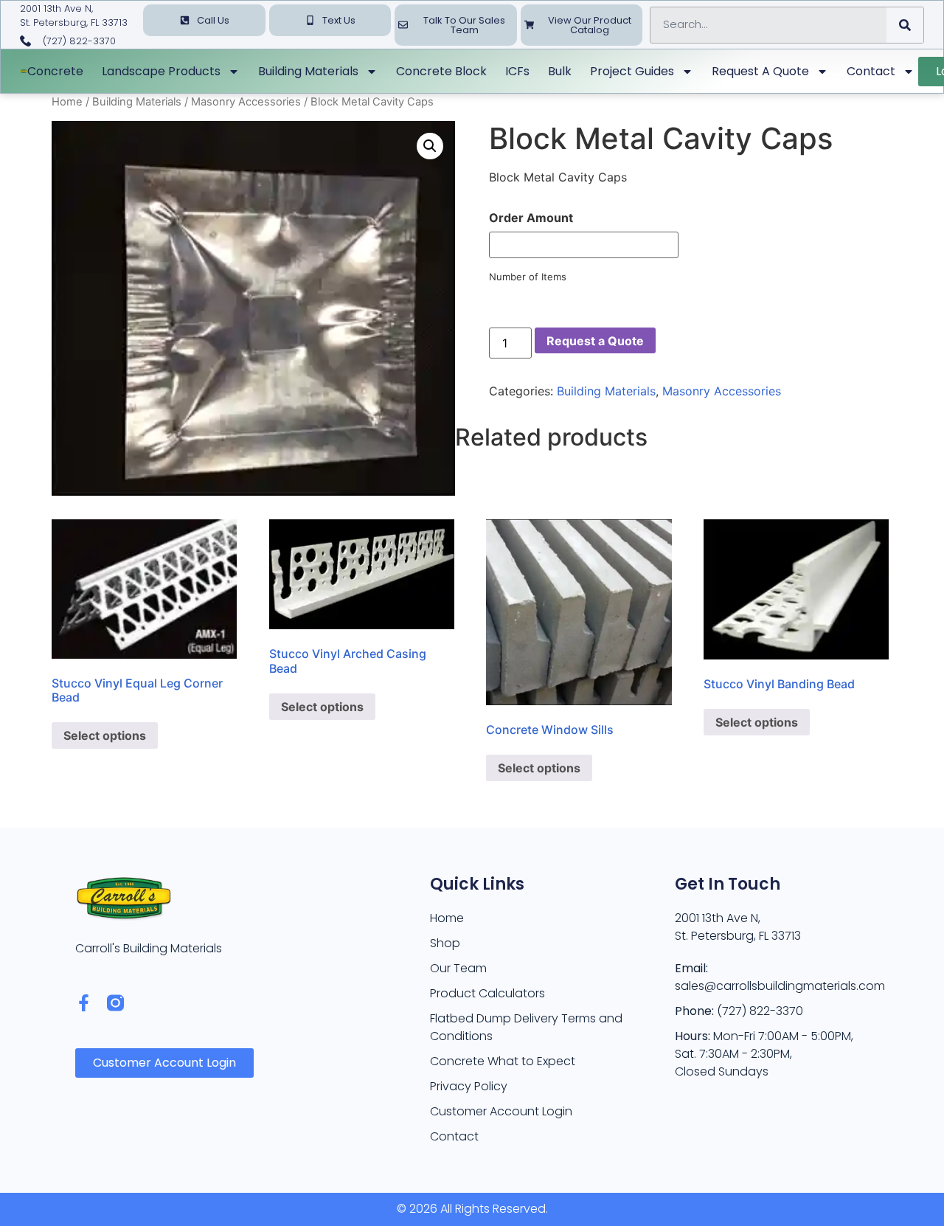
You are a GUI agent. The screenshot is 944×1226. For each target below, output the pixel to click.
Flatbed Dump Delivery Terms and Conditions (526, 1027)
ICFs (517, 71)
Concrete (55, 71)
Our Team (458, 968)
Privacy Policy (468, 1086)
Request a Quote (760, 71)
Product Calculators (487, 993)
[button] (430, 146)
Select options (104, 735)
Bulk (560, 71)
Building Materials (308, 71)
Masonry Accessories (246, 101)
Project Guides (632, 71)
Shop (445, 943)
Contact (871, 71)
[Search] (904, 25)
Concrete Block (441, 71)
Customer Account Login (501, 1111)
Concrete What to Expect (502, 1061)
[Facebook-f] (83, 1002)
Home (67, 101)
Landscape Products (161, 71)
